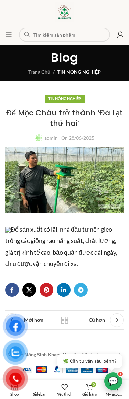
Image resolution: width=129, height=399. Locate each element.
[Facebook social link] (12, 290)
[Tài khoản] (120, 35)
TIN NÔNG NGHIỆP (79, 72)
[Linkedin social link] (64, 290)
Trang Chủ (39, 72)
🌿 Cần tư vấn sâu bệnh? (90, 361)
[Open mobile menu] (8, 35)
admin (51, 138)
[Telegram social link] (81, 290)
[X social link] (29, 290)
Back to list (64, 320)
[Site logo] (64, 11)
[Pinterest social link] (46, 290)
